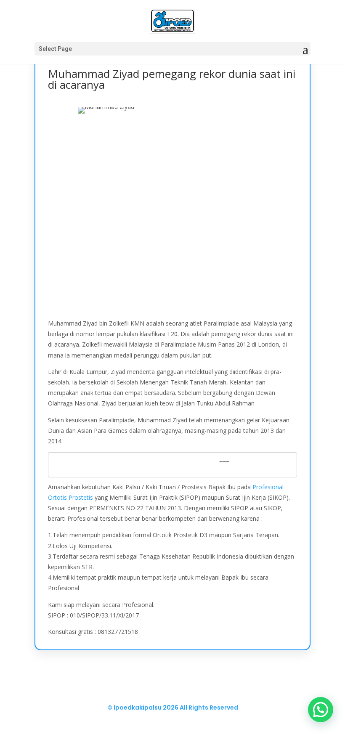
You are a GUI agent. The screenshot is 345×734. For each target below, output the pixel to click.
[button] (320, 709)
